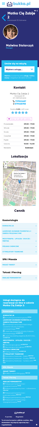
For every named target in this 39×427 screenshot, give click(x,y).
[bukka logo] (19, 413)
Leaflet (34, 205)
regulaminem (6, 425)
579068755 (20, 103)
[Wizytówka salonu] (4, 21)
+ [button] (5, 164)
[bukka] (19, 4)
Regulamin (19, 417)
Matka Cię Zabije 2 (21, 15)
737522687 (20, 101)
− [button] (5, 167)
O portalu (8, 417)
